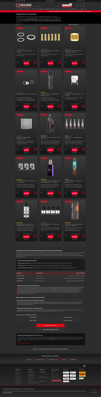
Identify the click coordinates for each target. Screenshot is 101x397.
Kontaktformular (43, 380)
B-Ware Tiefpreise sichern (50, 325)
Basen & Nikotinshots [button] (72, 9)
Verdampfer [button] (47, 9)
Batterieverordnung (55, 378)
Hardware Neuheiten (68, 317)
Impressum (53, 371)
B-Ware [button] (82, 9)
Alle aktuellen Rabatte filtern (50, 329)
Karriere (17, 371)
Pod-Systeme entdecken (68, 320)
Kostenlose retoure (81, 0)
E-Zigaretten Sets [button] (27, 9)
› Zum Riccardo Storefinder (23, 343)
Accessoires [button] (57, 9)
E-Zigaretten (18, 376)
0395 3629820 (42, 372)
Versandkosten (31, 377)
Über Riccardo (18, 373)
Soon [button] (85, 9)
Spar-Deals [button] (20, 9)
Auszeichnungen (18, 382)
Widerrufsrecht (54, 374)
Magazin (17, 383)
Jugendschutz (18, 378)
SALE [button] (79, 9)
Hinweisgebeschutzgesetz (33, 382)
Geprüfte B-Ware (33, 317)
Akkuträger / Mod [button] (40, 9)
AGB (52, 373)
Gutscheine (30, 380)
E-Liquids (17, 374)
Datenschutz (54, 376)
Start (17, 24)
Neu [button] (16, 9)
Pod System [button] (34, 9)
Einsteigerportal (18, 380)
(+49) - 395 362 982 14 (44, 377)
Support (29, 379)
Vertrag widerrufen (56, 380)
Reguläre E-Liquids (33, 320)
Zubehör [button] (52, 9)
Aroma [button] (66, 9)
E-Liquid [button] (62, 9)
